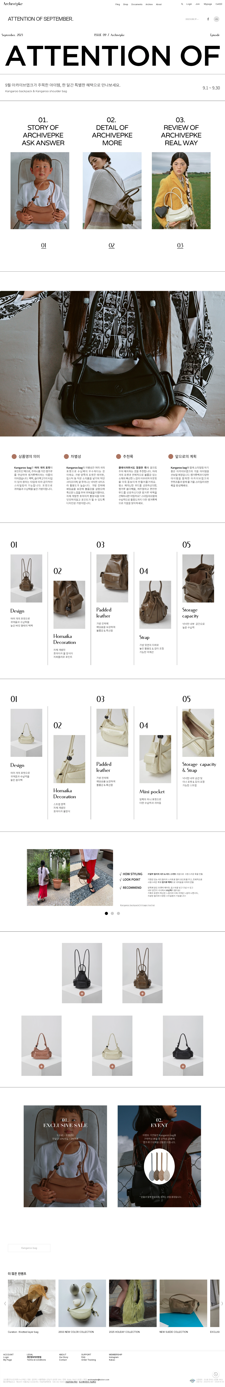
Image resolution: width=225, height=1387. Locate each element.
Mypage (208, 4)
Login (6, 1357)
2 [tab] (112, 913)
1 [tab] (106, 913)
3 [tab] (118, 913)
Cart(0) (219, 4)
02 (112, 245)
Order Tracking (88, 1360)
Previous (7, 878)
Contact (63, 1360)
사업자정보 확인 (71, 1382)
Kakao (112, 1360)
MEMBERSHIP (115, 1354)
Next (217, 878)
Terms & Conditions (36, 1360)
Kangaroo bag (29, 1247)
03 (180, 245)
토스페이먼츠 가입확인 (87, 1382)
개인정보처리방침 (34, 1357)
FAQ (83, 1357)
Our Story (63, 1357)
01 (43, 245)
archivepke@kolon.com (98, 1379)
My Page (7, 1360)
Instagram (114, 1357)
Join (198, 4)
